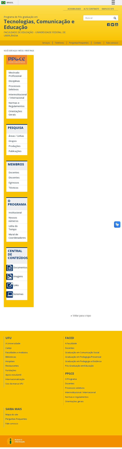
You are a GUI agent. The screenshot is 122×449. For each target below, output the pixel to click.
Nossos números (13, 219)
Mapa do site (108, 9)
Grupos (13, 140)
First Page (29, 51)
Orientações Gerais (15, 113)
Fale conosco (112, 42)
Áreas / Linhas (16, 135)
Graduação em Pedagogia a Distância (83, 361)
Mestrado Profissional (15, 74)
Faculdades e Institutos (17, 352)
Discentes (14, 177)
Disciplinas (14, 80)
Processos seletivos (75, 387)
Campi (9, 348)
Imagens (18, 276)
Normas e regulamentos (76, 396)
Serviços (46, 42)
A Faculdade (71, 343)
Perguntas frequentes (78, 42)
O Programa (71, 379)
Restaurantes (12, 365)
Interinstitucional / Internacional (18, 96)
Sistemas (18, 294)
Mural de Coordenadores (17, 236)
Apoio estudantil (13, 374)
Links (16, 285)
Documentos (20, 267)
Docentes (14, 172)
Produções (14, 146)
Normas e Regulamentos (16, 104)
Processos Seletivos (14, 87)
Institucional (15, 212)
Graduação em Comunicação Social (82, 352)
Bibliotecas (11, 356)
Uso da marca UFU (14, 383)
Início (21, 51)
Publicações (15, 151)
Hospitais (10, 361)
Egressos (14, 182)
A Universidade (13, 343)
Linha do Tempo (13, 227)
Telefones (59, 42)
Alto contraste (91, 9)
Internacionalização (15, 379)
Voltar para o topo (81, 315)
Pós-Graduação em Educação (79, 365)
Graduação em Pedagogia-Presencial (83, 356)
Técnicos (13, 187)
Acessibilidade (74, 9)
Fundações (11, 370)
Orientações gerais (74, 401)
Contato (97, 42)
